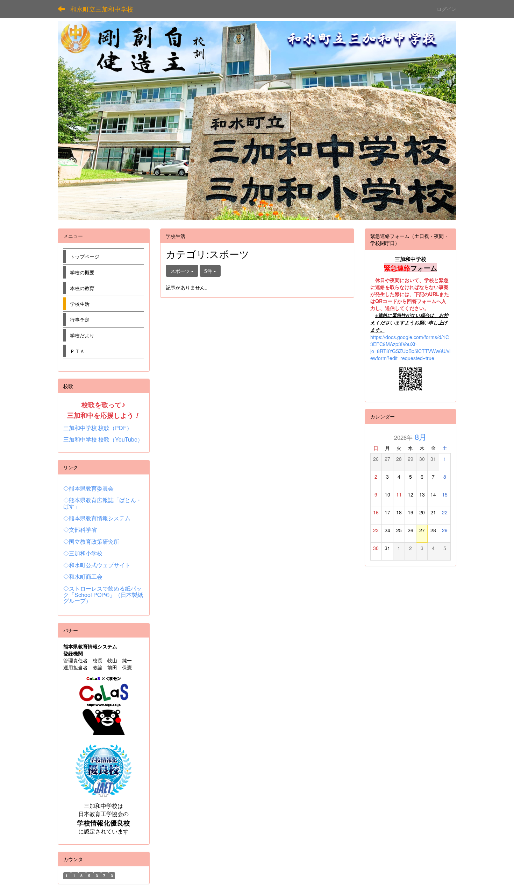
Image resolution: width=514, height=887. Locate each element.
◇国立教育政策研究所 (91, 541)
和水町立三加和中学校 (101, 8)
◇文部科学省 (80, 530)
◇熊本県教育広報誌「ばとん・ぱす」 (102, 503)
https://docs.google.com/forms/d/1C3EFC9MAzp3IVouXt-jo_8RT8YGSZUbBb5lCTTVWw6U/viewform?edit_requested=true (410, 347)
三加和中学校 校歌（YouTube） (103, 439)
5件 (208, 270)
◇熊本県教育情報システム (96, 518)
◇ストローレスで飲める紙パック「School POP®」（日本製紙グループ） (103, 594)
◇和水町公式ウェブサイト (96, 565)
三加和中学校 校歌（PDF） (97, 428)
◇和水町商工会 (82, 576)
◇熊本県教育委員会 (88, 488)
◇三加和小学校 (82, 553)
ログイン (446, 8)
